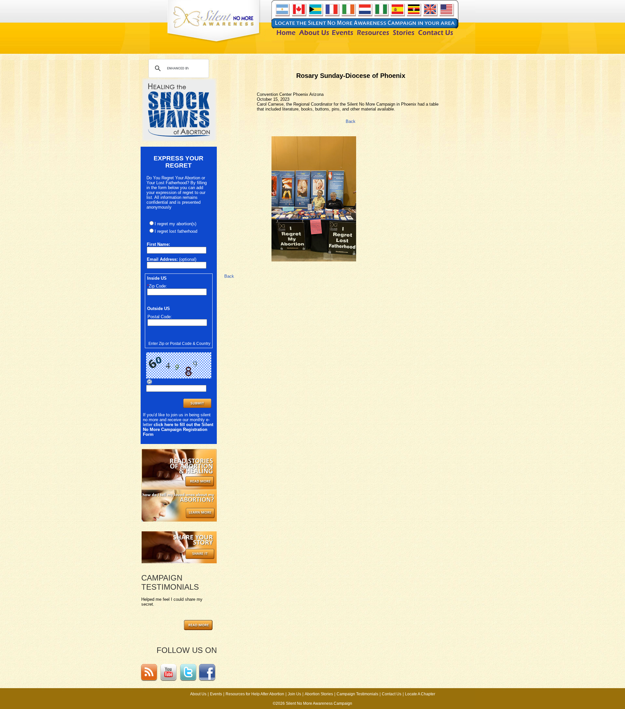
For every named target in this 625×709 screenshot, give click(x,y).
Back (350, 121)
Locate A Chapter (420, 694)
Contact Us (391, 694)
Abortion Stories (319, 694)
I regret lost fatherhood (176, 231)
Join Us (294, 694)
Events (216, 694)
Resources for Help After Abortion (255, 694)
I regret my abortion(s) (175, 223)
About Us (198, 694)
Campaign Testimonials (357, 694)
